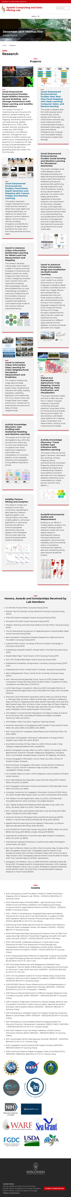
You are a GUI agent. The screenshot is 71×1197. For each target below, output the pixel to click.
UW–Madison (14, 1)
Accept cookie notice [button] (54, 1188)
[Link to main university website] (35, 1175)
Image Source (10, 35)
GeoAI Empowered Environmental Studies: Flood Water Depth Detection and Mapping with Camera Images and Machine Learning (17, 190)
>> (48, 485)
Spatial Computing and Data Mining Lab (24, 9)
